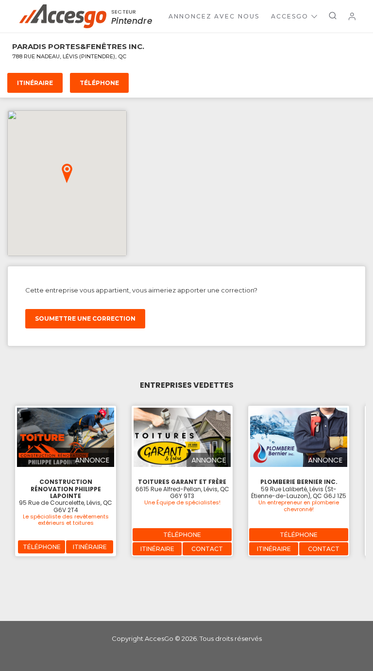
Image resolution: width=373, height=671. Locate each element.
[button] (67, 173)
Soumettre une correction (85, 318)
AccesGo (289, 16)
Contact (207, 548)
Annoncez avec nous (214, 16)
